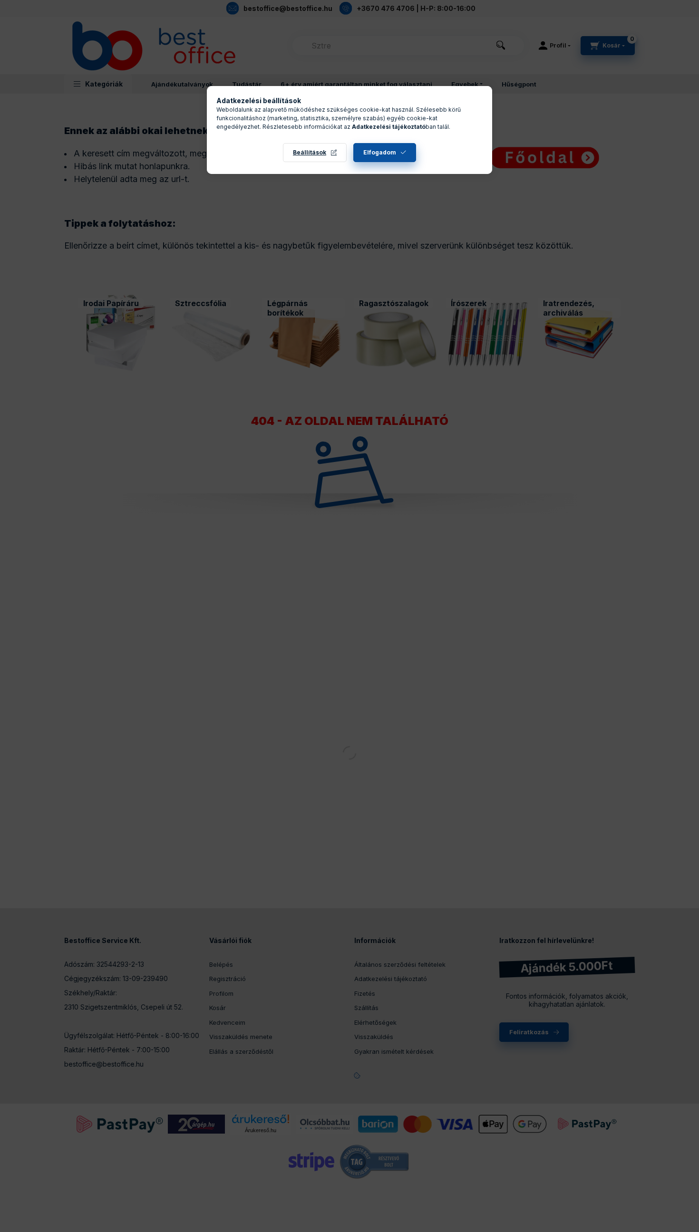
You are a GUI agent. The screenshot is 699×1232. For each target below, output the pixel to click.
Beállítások (309, 152)
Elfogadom (379, 152)
